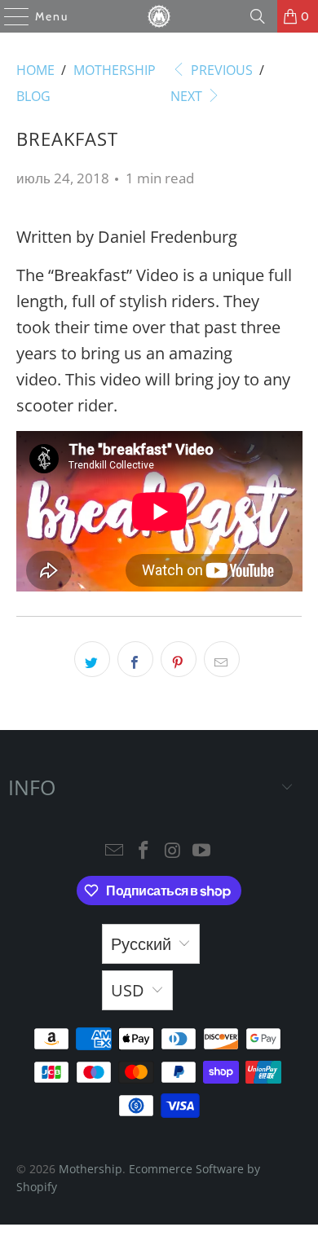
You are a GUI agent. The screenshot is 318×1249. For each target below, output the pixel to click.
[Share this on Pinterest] (179, 659)
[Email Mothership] (115, 851)
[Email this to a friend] (222, 659)
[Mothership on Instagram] (173, 851)
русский (141, 944)
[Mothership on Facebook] (143, 851)
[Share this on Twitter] (92, 659)
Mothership (90, 1168)
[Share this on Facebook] (135, 659)
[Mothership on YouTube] (202, 851)
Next (187, 96)
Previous (220, 70)
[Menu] (8, 16)
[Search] (257, 16)
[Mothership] (159, 16)
